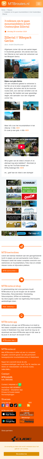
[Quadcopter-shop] (14, 197)
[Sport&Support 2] (14, 211)
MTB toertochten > (10, 271)
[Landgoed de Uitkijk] (29, 211)
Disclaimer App (17, 390)
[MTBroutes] (5, 3)
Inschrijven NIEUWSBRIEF (11, 387)
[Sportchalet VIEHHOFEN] (14, 204)
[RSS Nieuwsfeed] (28, 405)
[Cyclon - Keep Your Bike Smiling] (29, 197)
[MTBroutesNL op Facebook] (3, 405)
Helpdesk (12, 384)
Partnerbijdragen (8, 395)
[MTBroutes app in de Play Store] (9, 421)
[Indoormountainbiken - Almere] (14, 190)
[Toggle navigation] (39, 4)
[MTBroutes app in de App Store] (9, 414)
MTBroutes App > (9, 340)
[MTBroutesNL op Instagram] (7, 405)
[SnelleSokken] (14, 218)
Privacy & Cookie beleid (11, 392)
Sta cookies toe (21, 454)
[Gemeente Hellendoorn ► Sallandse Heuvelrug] (29, 190)
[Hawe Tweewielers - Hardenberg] (29, 218)
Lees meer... (6, 369)
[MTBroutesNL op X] (11, 405)
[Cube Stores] (14, 183)
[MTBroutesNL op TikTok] (15, 405)
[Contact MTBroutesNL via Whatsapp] (19, 384)
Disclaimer (5, 390)
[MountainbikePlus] (14, 225)
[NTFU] (29, 204)
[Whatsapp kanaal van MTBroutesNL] (20, 405)
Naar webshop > (9, 307)
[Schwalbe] (29, 183)
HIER (18, 128)
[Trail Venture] (29, 225)
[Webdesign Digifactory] (27, 421)
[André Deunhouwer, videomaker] (27, 414)
